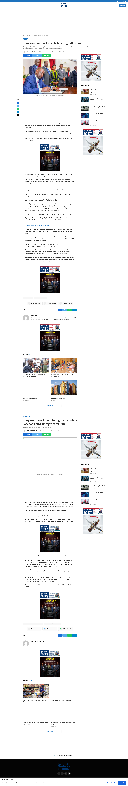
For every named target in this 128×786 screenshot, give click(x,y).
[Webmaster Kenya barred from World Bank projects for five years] (85, 99)
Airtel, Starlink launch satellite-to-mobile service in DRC (97, 114)
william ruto (44, 298)
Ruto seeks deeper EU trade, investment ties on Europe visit (63, 375)
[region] (64, 782)
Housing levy (37, 298)
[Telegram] (18, 112)
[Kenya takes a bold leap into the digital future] (36, 713)
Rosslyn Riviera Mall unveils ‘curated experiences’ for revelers (33, 397)
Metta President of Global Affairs (36, 623)
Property (25, 39)
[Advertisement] (64, 23)
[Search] (125, 1)
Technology (26, 416)
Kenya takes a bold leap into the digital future (36, 722)
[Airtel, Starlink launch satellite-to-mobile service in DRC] (85, 115)
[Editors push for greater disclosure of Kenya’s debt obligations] (85, 91)
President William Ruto (55, 623)
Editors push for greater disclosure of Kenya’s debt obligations (96, 91)
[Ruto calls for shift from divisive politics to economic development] (36, 365)
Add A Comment (50, 405)
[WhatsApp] (18, 109)
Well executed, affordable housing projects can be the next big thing (63, 397)
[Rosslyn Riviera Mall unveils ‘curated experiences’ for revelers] (36, 387)
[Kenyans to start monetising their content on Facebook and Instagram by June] (50, 455)
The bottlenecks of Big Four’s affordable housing (41, 200)
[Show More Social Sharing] (53, 55)
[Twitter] (18, 106)
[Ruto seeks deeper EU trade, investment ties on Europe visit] (64, 365)
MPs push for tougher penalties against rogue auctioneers (97, 107)
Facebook (25, 623)
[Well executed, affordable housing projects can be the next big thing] (64, 387)
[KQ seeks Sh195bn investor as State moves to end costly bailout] (85, 122)
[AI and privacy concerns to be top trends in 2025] (64, 713)
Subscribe (122, 5)
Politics (41, 10)
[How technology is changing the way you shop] (36, 691)
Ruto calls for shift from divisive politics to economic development (35, 375)
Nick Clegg (46, 623)
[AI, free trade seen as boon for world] (64, 691)
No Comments (56, 51)
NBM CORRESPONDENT (32, 430)
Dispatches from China (69, 10)
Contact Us (92, 10)
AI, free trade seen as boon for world (61, 700)
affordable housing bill (28, 298)
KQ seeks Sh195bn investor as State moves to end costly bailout (97, 122)
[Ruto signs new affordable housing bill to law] (50, 76)
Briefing (34, 10)
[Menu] (3, 5)
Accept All (122, 783)
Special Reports (50, 10)
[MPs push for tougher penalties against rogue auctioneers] (85, 108)
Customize (104, 783)
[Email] (18, 115)
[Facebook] (18, 103)
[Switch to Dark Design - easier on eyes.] (123, 1)
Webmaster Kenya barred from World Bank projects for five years (97, 99)
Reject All (113, 783)
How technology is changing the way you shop (34, 701)
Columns (59, 10)
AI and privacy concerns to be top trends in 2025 (63, 723)
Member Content (82, 10)
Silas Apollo (30, 51)
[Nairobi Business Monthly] (64, 5)
